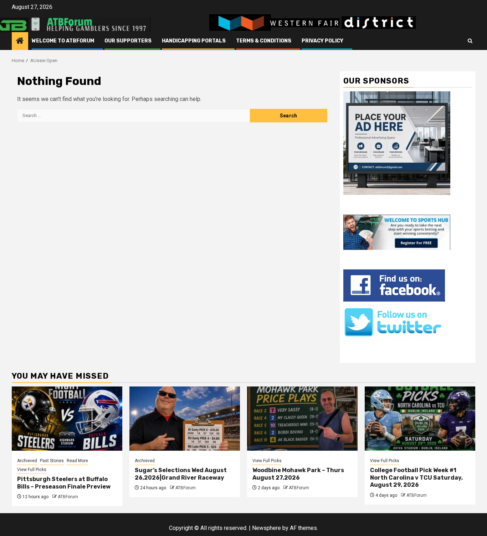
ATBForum (68, 496)
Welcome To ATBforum (63, 41)
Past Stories (52, 460)
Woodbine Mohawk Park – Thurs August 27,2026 (298, 474)
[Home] (20, 41)
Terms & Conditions (263, 41)
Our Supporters (128, 41)
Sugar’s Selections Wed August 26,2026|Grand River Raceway (181, 474)
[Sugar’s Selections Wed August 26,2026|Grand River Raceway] (184, 418)
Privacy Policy (322, 41)
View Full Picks (31, 469)
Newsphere (266, 528)
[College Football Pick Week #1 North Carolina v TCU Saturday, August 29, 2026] (420, 418)
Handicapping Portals (194, 41)
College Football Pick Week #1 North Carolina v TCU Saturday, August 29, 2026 (416, 478)
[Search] (470, 41)
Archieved (27, 460)
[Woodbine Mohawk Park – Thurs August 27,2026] (302, 418)
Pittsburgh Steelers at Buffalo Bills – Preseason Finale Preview (64, 483)
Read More (77, 460)
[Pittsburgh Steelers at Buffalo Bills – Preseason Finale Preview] (67, 418)
